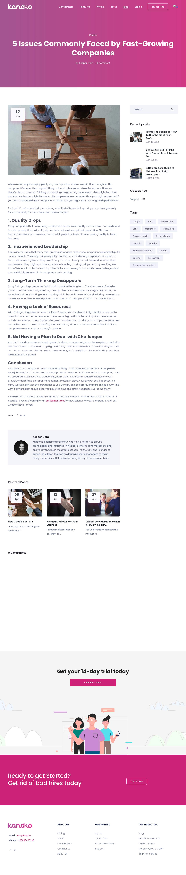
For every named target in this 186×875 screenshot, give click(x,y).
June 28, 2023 (153, 178)
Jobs (135, 228)
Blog (126, 6)
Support (99, 848)
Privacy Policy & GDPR (151, 848)
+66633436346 (26, 840)
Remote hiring (163, 236)
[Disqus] (64, 595)
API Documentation (150, 838)
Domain (137, 243)
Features (85, 6)
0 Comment (103, 63)
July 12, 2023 (152, 141)
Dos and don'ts (140, 236)
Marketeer (150, 228)
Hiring (150, 221)
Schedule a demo (93, 682)
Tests (114, 6)
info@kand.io (24, 835)
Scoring (137, 257)
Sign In (139, 6)
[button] (175, 7)
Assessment (154, 257)
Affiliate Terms (147, 843)
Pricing (100, 6)
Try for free (158, 6)
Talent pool (169, 228)
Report (163, 250)
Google (136, 221)
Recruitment (167, 221)
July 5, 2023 (152, 160)
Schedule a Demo (105, 843)
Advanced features (143, 250)
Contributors (66, 6)
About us (62, 853)
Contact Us (63, 848)
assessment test (55, 400)
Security (153, 243)
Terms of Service (148, 853)
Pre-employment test (144, 265)
